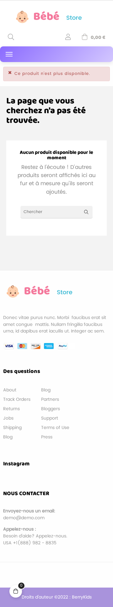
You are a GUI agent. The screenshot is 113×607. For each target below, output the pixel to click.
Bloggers (50, 408)
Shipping (12, 427)
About (9, 390)
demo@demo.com (24, 517)
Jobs (8, 418)
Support (49, 418)
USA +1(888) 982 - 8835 (29, 543)
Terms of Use (55, 427)
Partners (50, 399)
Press (46, 437)
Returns (11, 408)
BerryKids (82, 597)
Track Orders (16, 399)
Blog (8, 437)
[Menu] (9, 54)
